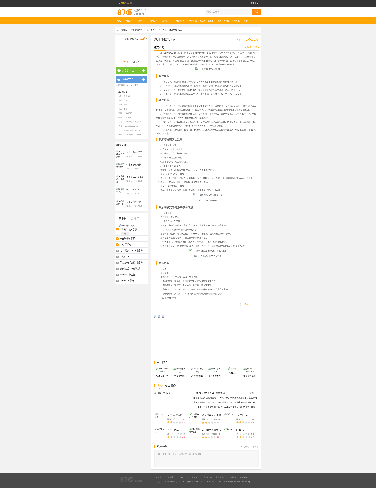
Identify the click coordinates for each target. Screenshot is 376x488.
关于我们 (159, 477)
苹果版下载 (128, 79)
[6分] (252, 39)
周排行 (122, 218)
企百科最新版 (132, 189)
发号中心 (167, 21)
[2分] (247, 39)
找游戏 (202, 21)
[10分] (258, 39)
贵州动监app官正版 (130, 268)
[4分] (250, 39)
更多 (252, 393)
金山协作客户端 (133, 202)
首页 (119, 21)
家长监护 (220, 477)
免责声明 (184, 477)
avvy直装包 (126, 244)
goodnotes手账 (127, 280)
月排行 (135, 218)
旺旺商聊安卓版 (129, 229)
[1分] (246, 39)
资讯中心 (154, 21)
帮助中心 (244, 477)
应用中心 (142, 21)
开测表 (227, 21)
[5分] (251, 39)
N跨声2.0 (124, 256)
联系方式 (172, 477)
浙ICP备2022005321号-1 (211, 482)
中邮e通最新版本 (128, 238)
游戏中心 (129, 21)
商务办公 (162, 30)
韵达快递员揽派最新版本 (133, 262)
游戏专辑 (192, 21)
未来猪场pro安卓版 (135, 177)
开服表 (218, 21)
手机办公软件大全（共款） (210, 393)
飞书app (232, 373)
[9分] (256, 39)
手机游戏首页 (136, 30)
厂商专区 (236, 21)
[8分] (255, 39)
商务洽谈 (208, 477)
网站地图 (232, 477)
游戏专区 (179, 21)
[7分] (254, 39)
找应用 (210, 21)
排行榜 (245, 21)
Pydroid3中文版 (128, 274)
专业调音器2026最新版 (131, 250)
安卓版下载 (128, 70)
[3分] (248, 39)
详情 (124, 234)
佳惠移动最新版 (133, 164)
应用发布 (254, 3)
